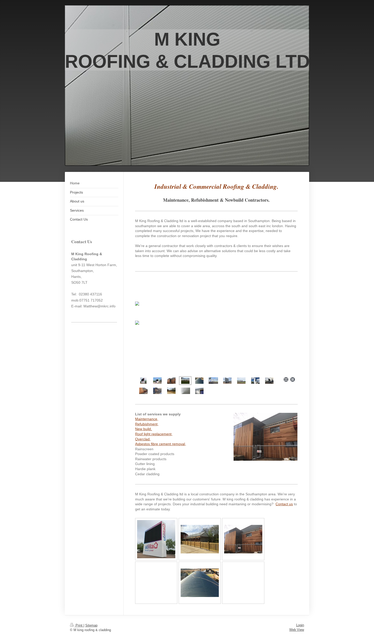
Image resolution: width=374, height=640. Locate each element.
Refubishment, (147, 424)
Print (79, 625)
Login (300, 625)
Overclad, (143, 439)
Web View (296, 630)
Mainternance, (146, 419)
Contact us (284, 504)
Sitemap (91, 625)
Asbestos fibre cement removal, (160, 444)
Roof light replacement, (153, 434)
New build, (143, 429)
